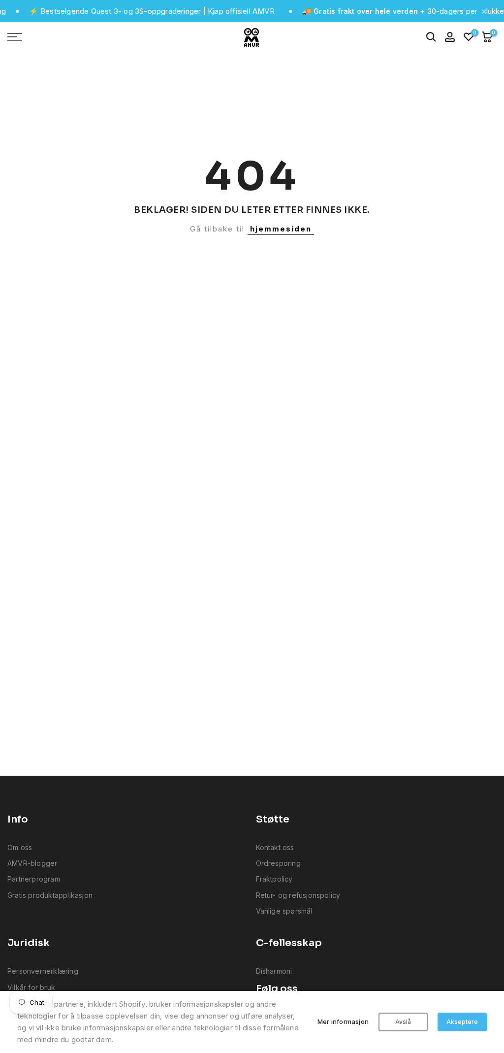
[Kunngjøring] (135, 11)
